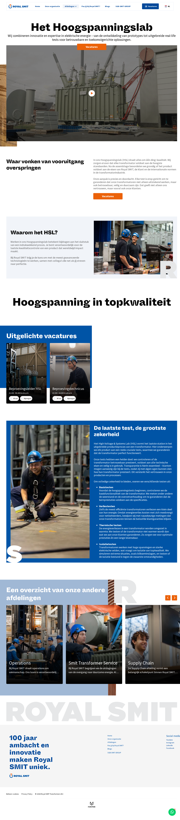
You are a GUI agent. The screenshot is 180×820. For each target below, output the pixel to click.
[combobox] (167, 6)
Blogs (107, 6)
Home (37, 6)
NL (169, 6)
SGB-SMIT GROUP (123, 6)
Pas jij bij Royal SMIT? (91, 6)
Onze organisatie (52, 6)
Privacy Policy (26, 794)
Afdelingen (112, 742)
